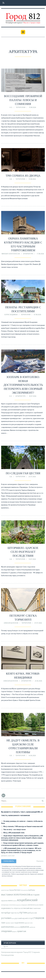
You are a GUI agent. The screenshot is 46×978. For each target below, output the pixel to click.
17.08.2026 (40, 254)
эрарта (14, 931)
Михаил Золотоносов (11, 254)
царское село (29, 923)
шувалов (24, 927)
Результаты (39, 861)
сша (3, 923)
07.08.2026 (37, 315)
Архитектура (28, 254)
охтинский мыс (27, 908)
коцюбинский (27, 900)
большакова (24, 890)
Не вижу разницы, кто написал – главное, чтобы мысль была (22, 822)
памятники (37, 908)
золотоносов (21, 894)
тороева (7, 923)
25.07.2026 (32, 477)
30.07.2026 (32, 396)
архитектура (5, 890)
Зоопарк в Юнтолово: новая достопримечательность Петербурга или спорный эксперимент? (23, 385)
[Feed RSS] (2, 3)
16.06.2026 (32, 756)
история (35, 895)
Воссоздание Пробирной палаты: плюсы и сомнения (23, 100)
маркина (18, 905)
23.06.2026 (38, 681)
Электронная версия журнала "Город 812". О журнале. (20, 952)
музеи (37, 905)
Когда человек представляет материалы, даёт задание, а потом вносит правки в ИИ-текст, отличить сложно (22, 844)
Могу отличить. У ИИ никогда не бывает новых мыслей (23, 826)
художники (19, 923)
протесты (15, 913)
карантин (4, 900)
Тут (5, 947)
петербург (6, 913)
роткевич (6, 918)
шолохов (17, 927)
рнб (29, 913)
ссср (30, 918)
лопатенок (12, 905)
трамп (12, 923)
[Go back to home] (23, 17)
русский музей (21, 918)
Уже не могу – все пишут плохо (14, 829)
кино (10, 901)
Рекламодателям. (7, 955)
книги (15, 900)
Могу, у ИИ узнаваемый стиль (14, 833)
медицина (24, 905)
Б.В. (11, 179)
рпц (13, 918)
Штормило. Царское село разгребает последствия (23, 551)
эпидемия (6, 931)
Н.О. (11, 107)
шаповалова (7, 927)
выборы (31, 890)
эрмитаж (21, 931)
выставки (7, 894)
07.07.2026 (38, 623)
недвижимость (7, 908)
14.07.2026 (32, 559)
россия (34, 913)
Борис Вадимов (11, 315)
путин (23, 912)
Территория (20, 107)
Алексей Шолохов (11, 623)
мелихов (31, 905)
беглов (17, 890)
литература (5, 905)
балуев (11, 890)
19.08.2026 (32, 107)
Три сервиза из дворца (23, 175)
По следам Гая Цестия (23, 473)
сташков (38, 918)
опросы (17, 908)
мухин (41, 905)
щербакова (32, 927)
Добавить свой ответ (8, 856)
